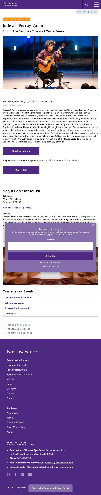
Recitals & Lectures (20, 333)
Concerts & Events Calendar (18, 298)
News (9, 384)
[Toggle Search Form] (87, 4)
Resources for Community (19, 374)
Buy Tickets (21, 170)
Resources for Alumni (17, 370)
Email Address (51, 239)
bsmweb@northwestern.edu (59, 467)
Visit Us (10, 379)
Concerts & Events (15, 422)
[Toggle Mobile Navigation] (96, 4)
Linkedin (95, 12)
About (9, 432)
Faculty (10, 418)
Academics (12, 413)
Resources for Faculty (17, 365)
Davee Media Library (16, 427)
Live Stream (10, 314)
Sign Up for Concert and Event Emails (50, 488)
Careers (10, 488)
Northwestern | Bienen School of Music (10, 4)
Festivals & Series (19, 329)
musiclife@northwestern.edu (59, 463)
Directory (11, 389)
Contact (10, 393)
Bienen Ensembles (19, 325)
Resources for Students (18, 360)
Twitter (91, 12)
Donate (10, 398)
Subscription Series (14, 303)
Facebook (88, 12)
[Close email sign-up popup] (92, 225)
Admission (12, 408)
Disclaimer (21, 488)
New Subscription (21, 151)
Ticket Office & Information (18, 308)
